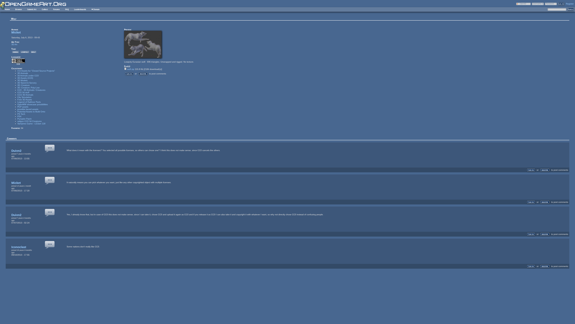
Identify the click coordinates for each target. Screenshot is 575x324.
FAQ (67, 9)
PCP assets (22, 107)
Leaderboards (80, 9)
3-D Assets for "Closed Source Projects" (36, 71)
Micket (16, 32)
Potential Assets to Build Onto (31, 111)
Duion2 (16, 150)
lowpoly (25, 52)
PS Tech (21, 114)
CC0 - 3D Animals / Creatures (31, 90)
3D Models (22, 80)
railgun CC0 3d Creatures (29, 121)
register (143, 74)
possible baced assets (27, 109)
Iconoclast (18, 247)
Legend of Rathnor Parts (29, 102)
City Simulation (24, 97)
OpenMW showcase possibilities (32, 104)
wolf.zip (130, 69)
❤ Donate (95, 9)
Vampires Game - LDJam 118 (31, 123)
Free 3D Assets (24, 99)
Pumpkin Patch (24, 119)
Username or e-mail (538, 4)
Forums (56, 9)
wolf (33, 52)
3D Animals (22, 73)
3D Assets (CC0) (25, 78)
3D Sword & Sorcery (27, 83)
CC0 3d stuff (23, 92)
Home (7, 9)
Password (550, 4)
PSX (19, 116)
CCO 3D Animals (25, 95)
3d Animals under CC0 (28, 75)
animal (15, 52)
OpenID (523, 4)
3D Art (14, 44)
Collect (45, 9)
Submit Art (31, 9)
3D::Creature (23, 85)
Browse (18, 9)
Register (570, 4)
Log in (129, 74)
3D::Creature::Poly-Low (28, 87)
